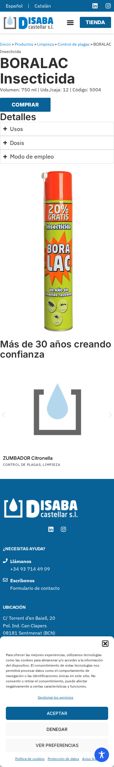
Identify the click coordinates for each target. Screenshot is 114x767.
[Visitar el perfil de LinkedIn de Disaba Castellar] (95, 6)
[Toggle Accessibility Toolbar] (102, 755)
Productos (24, 44)
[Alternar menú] (70, 22)
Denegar (57, 729)
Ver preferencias (57, 745)
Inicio (5, 44)
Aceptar (57, 713)
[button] (105, 644)
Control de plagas (73, 44)
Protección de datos (63, 759)
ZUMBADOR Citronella (28, 458)
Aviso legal (90, 759)
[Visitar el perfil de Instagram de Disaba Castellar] (108, 6)
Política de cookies (30, 759)
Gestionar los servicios (55, 697)
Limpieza (45, 44)
